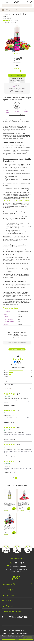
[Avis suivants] (22, 478)
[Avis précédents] (13, 478)
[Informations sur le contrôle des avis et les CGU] (25, 365)
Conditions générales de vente (13, 630)
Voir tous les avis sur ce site (18, 367)
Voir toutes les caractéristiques (17, 115)
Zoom (18, 53)
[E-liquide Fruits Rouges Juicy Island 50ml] (17, 38)
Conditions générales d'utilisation (14, 633)
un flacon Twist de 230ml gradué (21, 200)
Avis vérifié (7, 396)
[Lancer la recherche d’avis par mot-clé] (31, 388)
